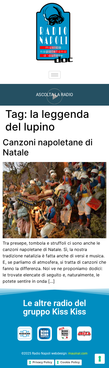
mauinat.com (78, 353)
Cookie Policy (70, 362)
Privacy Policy (42, 362)
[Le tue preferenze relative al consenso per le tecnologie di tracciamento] (100, 359)
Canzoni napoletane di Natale (48, 147)
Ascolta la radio (54, 94)
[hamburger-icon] (55, 75)
